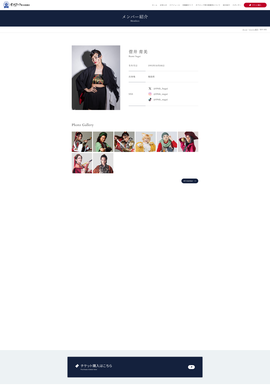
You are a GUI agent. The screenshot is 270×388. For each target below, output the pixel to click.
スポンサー (236, 5)
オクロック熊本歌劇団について (208, 5)
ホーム (154, 5)
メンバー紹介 (253, 29)
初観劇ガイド (187, 5)
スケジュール (174, 5)
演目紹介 (226, 5)
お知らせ (163, 5)
